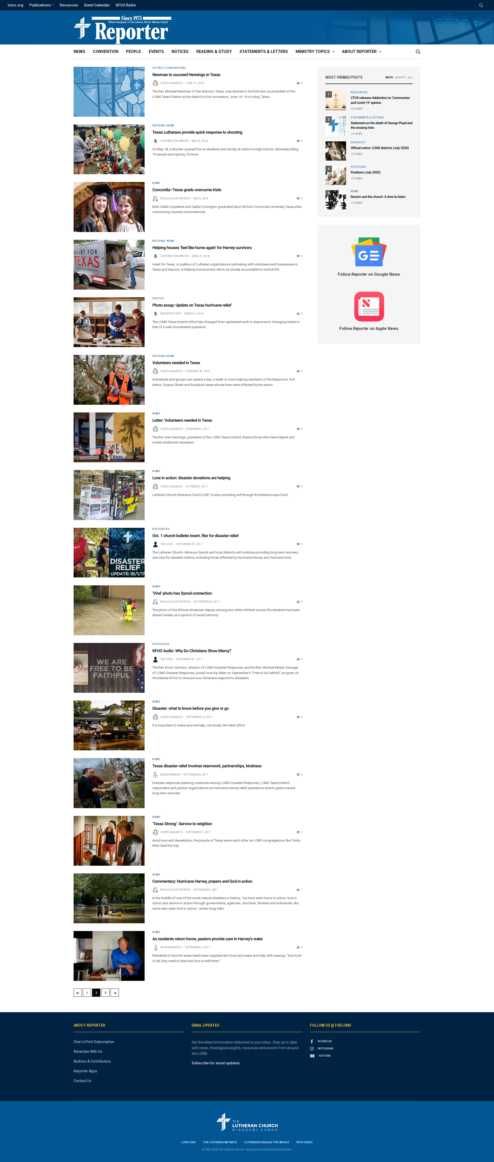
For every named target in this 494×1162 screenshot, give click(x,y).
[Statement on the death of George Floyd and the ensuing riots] (335, 126)
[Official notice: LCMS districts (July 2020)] (335, 151)
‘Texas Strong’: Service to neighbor (182, 823)
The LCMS (166, 544)
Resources (69, 5)
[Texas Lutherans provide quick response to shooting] (109, 149)
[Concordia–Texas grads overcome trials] (109, 207)
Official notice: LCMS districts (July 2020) (380, 148)
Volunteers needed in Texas (176, 362)
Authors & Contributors (92, 1061)
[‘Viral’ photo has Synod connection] (109, 610)
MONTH (400, 77)
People (133, 51)
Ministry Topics (313, 51)
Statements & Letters (264, 51)
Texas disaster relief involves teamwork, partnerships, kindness (207, 765)
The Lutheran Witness (220, 1142)
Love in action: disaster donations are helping (191, 477)
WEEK (389, 77)
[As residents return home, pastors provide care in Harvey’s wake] (109, 956)
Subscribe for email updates (216, 1063)
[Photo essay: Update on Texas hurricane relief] (109, 322)
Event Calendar (97, 5)
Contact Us (82, 1081)
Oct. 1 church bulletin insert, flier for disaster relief (195, 535)
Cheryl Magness (171, 83)
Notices (180, 51)
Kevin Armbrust (171, 947)
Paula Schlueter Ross (175, 198)
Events (156, 51)
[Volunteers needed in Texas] (109, 380)
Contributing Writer (174, 141)
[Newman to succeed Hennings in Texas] (109, 92)
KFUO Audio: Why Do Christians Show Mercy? (191, 650)
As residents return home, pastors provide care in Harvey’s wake (207, 938)
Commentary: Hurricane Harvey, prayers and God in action (202, 881)
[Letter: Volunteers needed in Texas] (109, 437)
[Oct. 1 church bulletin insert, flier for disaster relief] (109, 553)
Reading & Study (214, 51)
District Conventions (169, 68)
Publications (40, 5)
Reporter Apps (85, 1071)
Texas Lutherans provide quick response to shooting (197, 132)
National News (163, 125)
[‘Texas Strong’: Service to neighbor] (109, 841)
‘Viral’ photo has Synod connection (182, 593)
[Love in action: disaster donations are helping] (109, 495)
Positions (358, 167)
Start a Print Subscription (94, 1042)
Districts (358, 142)
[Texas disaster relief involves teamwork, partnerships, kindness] (109, 783)
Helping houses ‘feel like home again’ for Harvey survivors (202, 247)
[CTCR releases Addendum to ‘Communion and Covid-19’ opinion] (335, 100)
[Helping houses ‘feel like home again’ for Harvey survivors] (109, 265)
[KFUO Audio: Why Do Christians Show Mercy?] (109, 668)
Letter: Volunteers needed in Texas (182, 420)
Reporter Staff (170, 313)
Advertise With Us (88, 1051)
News (79, 51)
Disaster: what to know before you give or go (190, 708)
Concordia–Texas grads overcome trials (186, 189)
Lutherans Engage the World (266, 1142)
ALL (410, 77)
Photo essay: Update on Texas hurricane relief (191, 305)
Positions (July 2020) (366, 172)
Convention (105, 51)
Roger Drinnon (170, 774)
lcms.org (15, 5)
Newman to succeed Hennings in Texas (186, 74)
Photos (158, 298)
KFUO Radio (126, 5)
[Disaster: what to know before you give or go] (109, 725)
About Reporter (359, 51)
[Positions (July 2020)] (335, 175)
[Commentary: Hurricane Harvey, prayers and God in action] (109, 898)
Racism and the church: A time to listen (378, 197)
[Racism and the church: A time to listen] (335, 199)
